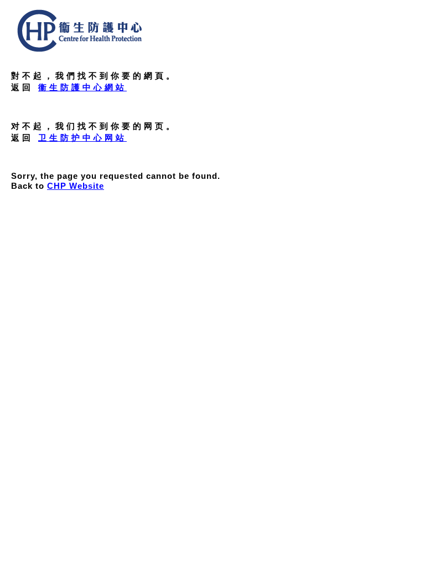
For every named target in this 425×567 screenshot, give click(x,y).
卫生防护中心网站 (82, 137)
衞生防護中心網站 (82, 87)
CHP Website (75, 185)
